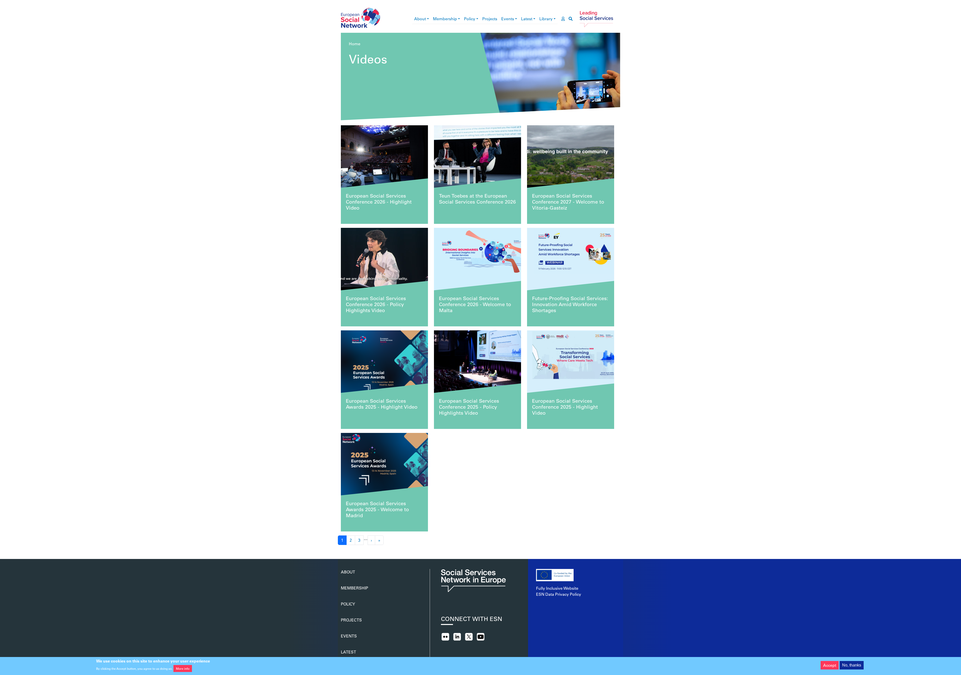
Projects (489, 18)
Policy (469, 18)
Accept (829, 665)
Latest (526, 18)
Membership (445, 18)
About (420, 18)
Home (354, 43)
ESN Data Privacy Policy (558, 594)
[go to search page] (571, 19)
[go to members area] (563, 19)
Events (507, 18)
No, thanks (851, 665)
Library (546, 18)
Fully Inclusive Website (557, 588)
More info (182, 668)
